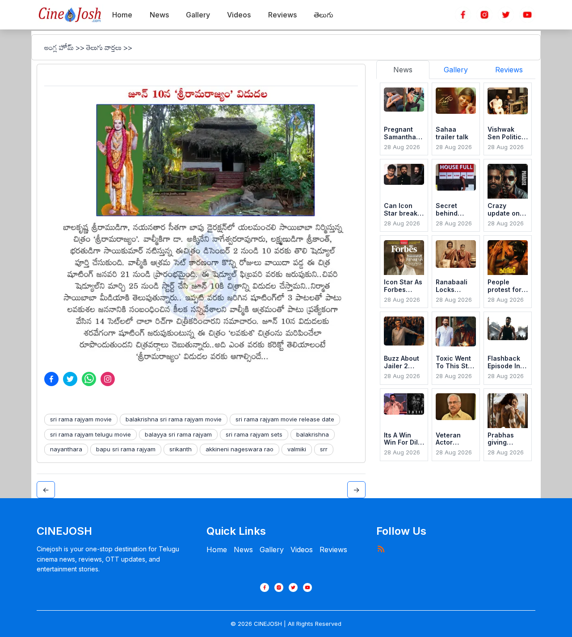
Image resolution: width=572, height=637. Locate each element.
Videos (301, 549)
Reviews (333, 549)
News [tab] (402, 69)
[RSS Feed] (380, 548)
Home (216, 549)
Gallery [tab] (456, 69)
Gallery (272, 549)
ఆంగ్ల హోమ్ (59, 47)
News (243, 549)
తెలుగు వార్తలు (104, 47)
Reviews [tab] (509, 69)
